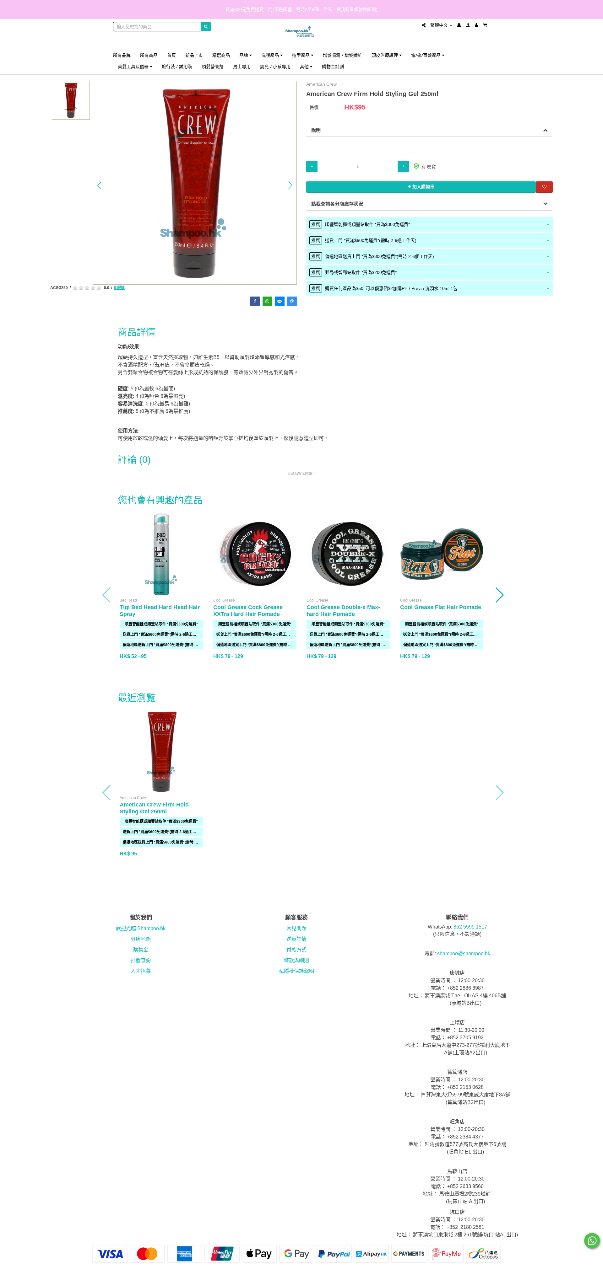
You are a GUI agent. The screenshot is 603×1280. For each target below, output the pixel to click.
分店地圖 (141, 939)
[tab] (429, 224)
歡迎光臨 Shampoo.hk (141, 928)
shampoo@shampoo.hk (463, 953)
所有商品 (149, 55)
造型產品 (301, 55)
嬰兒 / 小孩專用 (275, 66)
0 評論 (119, 288)
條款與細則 (296, 960)
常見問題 (296, 928)
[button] (99, 185)
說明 (316, 130)
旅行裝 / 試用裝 (177, 66)
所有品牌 (122, 55)
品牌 (244, 55)
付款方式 (296, 949)
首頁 (171, 55)
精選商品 (221, 55)
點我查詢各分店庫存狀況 (337, 203)
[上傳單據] (468, 25)
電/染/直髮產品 (426, 55)
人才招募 (141, 971)
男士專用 (242, 66)
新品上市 (194, 55)
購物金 (140, 949)
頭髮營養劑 (213, 66)
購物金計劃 (333, 66)
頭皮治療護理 (385, 55)
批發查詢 (141, 960)
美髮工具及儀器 (134, 66)
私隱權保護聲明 (296, 971)
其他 (305, 66)
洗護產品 (270, 55)
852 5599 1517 (470, 926)
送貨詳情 (296, 939)
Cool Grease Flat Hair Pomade (440, 607)
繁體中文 (439, 25)
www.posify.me (472, 1272)
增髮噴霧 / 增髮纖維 (342, 55)
